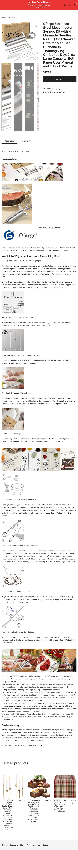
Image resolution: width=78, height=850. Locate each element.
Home (4, 17)
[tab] (9, 141)
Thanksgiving (13, 17)
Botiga (45, 845)
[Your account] (70, 5)
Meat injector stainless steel (56, 92)
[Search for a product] (65, 5)
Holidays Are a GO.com (39, 2)
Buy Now (59, 79)
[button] (36, 25)
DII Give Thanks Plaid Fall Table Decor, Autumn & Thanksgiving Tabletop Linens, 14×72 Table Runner (60, 806)
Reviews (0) (26, 141)
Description (9, 141)
